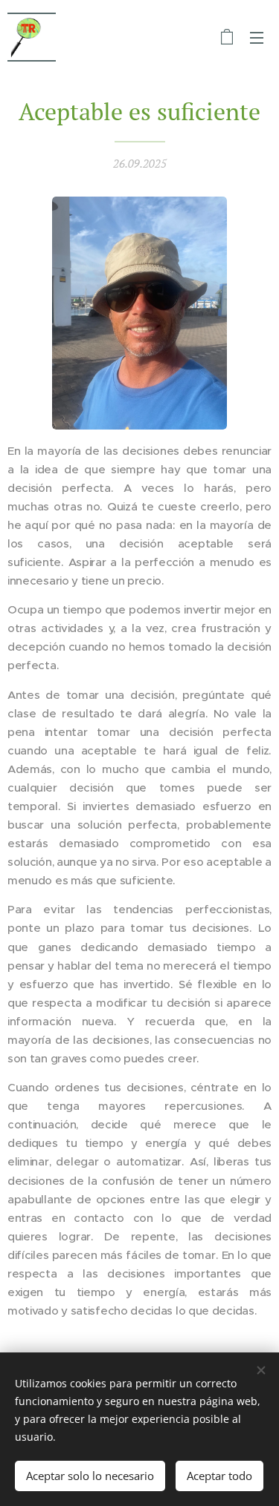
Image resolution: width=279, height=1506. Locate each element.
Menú (257, 37)
